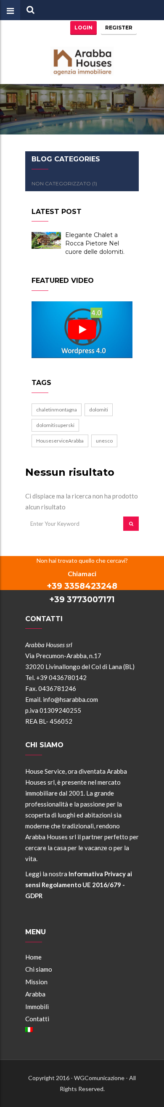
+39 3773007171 (82, 599)
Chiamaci (82, 573)
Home (33, 957)
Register (118, 27)
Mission (36, 982)
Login (83, 27)
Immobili (37, 1006)
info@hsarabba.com (70, 699)
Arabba (35, 994)
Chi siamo (38, 969)
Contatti (37, 1019)
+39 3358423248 (82, 586)
